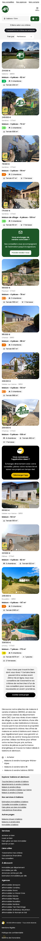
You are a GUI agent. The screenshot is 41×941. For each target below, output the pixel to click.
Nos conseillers (8, 2)
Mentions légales (8, 927)
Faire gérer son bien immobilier (14, 807)
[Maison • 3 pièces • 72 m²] (20, 102)
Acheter (10, 757)
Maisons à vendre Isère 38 (15, 767)
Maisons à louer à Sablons (12, 819)
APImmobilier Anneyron (11, 885)
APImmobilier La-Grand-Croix (13, 893)
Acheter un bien (8, 835)
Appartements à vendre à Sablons (15, 784)
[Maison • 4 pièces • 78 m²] (20, 272)
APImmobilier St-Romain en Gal (14, 912)
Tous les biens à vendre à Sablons (15, 781)
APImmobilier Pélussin (10, 899)
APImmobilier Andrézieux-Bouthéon (16, 910)
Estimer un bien (8, 844)
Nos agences (21, 2)
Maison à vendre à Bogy (11, 787)
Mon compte (34, 2)
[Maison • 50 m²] (20, 495)
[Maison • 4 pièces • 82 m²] (20, 537)
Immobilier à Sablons (10, 824)
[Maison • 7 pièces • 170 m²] (20, 627)
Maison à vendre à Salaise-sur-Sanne (17, 790)
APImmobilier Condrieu (11, 888)
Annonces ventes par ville (12, 873)
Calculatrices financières (12, 810)
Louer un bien (7, 838)
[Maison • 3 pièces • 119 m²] (20, 148)
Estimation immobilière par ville (14, 876)
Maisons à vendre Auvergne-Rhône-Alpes (20, 762)
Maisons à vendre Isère (11, 822)
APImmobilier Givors (10, 890)
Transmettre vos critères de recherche (20, 30)
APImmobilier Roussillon (11, 901)
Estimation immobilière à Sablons (15, 802)
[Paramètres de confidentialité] (4, 936)
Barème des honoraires (11, 938)
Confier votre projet (20, 695)
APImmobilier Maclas (10, 896)
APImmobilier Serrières (10, 904)
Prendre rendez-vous (20, 253)
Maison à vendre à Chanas (12, 792)
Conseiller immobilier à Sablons (14, 804)
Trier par (10, 36)
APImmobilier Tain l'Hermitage (14, 907)
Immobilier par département (13, 867)
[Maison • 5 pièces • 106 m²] (20, 412)
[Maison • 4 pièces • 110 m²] (20, 365)
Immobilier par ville (9, 870)
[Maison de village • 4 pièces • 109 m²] (20, 195)
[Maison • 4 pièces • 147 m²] (20, 580)
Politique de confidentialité (12, 933)
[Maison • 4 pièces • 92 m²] (20, 55)
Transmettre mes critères (12, 853)
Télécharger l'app (20, 475)
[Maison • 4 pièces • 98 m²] (20, 319)
